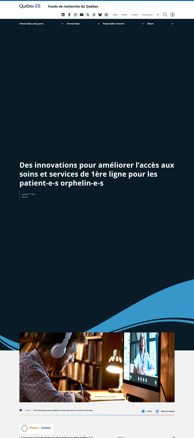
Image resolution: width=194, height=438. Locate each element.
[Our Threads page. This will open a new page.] (94, 14)
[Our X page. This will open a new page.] (88, 14)
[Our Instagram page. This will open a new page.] (75, 14)
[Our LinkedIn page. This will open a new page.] (63, 14)
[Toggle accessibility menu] (173, 15)
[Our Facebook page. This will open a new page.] (69, 14)
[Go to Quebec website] (29, 6)
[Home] (20, 410)
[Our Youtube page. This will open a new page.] (81, 14)
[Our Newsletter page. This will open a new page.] (106, 14)
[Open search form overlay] (165, 15)
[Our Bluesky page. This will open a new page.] (100, 14)
